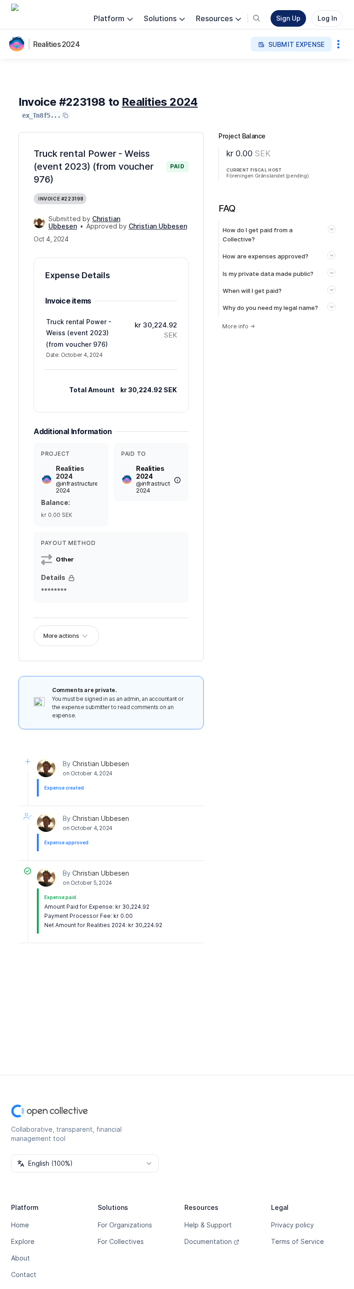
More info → (238, 326)
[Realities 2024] (18, 44)
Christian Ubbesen (100, 764)
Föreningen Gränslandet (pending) (267, 175)
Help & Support (208, 1225)
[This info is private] (71, 578)
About (20, 1258)
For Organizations (125, 1225)
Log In (327, 18)
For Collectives (121, 1241)
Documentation (208, 1241)
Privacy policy (292, 1225)
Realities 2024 (56, 44)
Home (20, 1225)
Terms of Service (297, 1241)
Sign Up (288, 18)
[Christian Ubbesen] (39, 222)
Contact (23, 1274)
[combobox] (85, 1163)
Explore (23, 1241)
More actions (61, 635)
